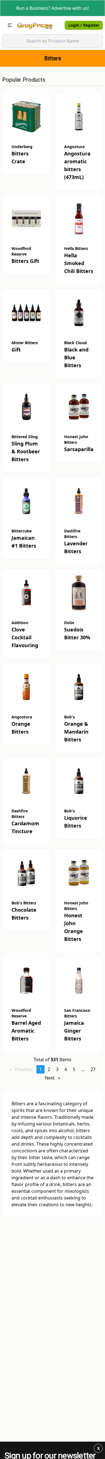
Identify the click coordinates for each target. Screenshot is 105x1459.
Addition (19, 622)
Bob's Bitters (23, 903)
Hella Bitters (76, 248)
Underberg (21, 146)
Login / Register (83, 25)
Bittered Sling (24, 436)
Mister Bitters (24, 342)
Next (54, 1078)
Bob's (69, 717)
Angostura (74, 146)
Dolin (69, 622)
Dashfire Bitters (72, 533)
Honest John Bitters (76, 439)
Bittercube (21, 531)
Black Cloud (75, 342)
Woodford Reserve (21, 251)
